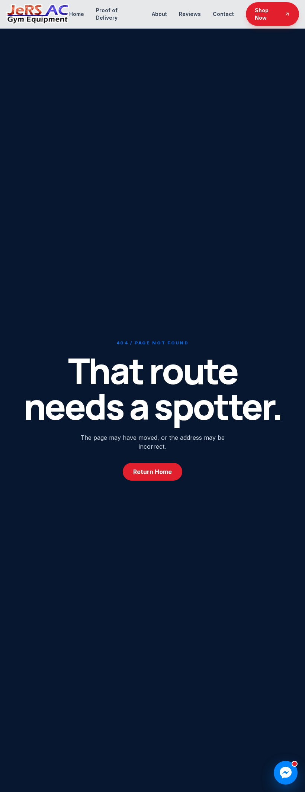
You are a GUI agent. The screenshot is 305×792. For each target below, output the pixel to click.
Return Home (152, 471)
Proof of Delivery (107, 14)
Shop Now (262, 14)
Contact (223, 14)
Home (76, 14)
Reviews (190, 14)
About (159, 14)
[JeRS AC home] (37, 14)
